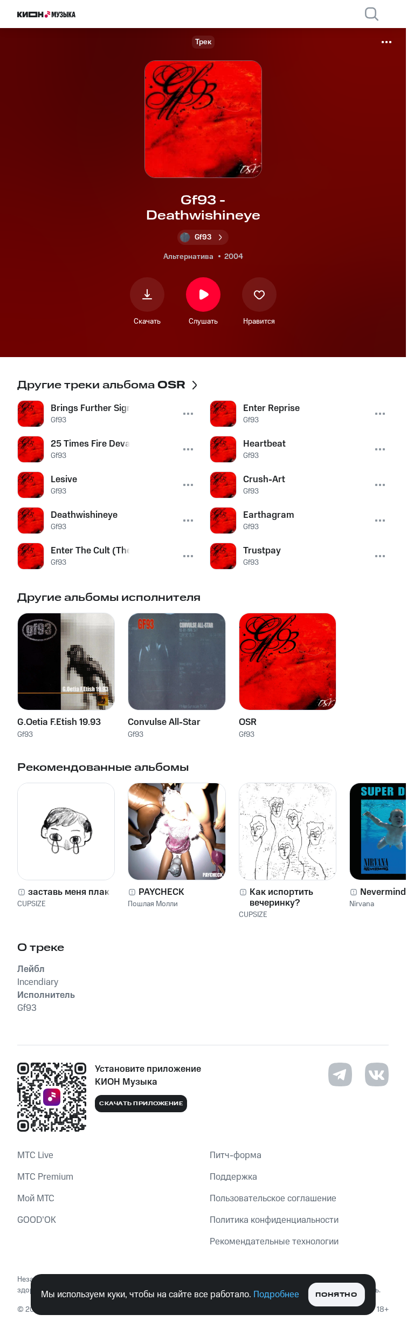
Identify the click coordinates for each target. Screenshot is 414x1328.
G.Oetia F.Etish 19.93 (59, 722)
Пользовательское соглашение (273, 1198)
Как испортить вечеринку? (281, 897)
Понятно (336, 1294)
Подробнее (276, 1294)
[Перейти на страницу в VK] (377, 1074)
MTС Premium (45, 1176)
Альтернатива (188, 256)
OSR (248, 722)
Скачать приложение (141, 1103)
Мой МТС (35, 1198)
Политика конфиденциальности (274, 1220)
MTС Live (35, 1155)
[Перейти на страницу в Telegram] (340, 1074)
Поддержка (233, 1176)
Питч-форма (235, 1155)
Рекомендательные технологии (274, 1241)
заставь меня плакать (76, 892)
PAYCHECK (161, 892)
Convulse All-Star (164, 722)
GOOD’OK (36, 1220)
